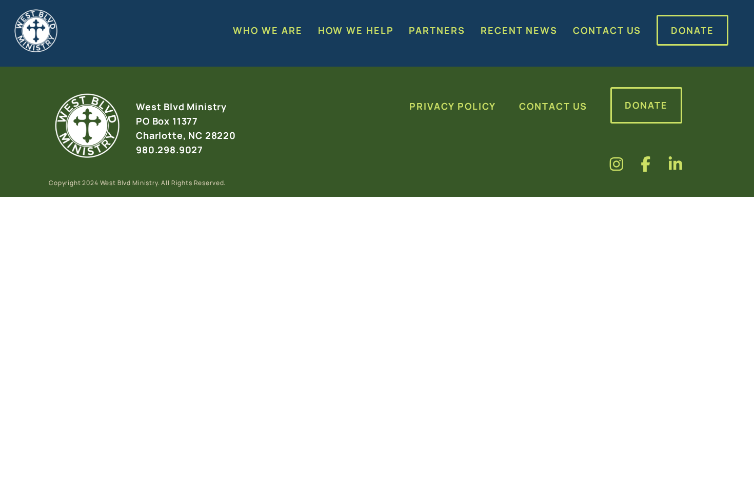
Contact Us (553, 106)
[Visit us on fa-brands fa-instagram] (616, 163)
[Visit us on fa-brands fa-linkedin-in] (675, 163)
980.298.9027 (169, 150)
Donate (646, 105)
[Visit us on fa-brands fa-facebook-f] (646, 163)
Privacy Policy (452, 106)
